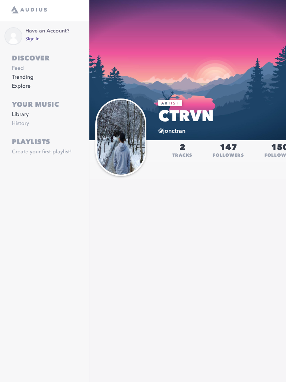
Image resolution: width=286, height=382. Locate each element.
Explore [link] (21, 86)
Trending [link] (23, 77)
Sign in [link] (32, 39)
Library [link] (20, 114)
